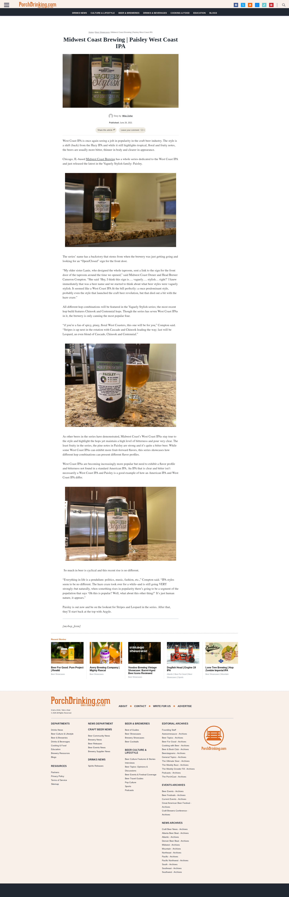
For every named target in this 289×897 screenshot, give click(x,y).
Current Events (169, 799)
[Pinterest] (271, 5)
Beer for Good (181, 674)
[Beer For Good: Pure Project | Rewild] (67, 653)
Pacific (165, 856)
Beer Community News (99, 736)
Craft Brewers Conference (174, 810)
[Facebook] (236, 5)
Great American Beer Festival (176, 803)
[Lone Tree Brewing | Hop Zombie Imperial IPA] (221, 653)
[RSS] (250, 5)
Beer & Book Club (170, 749)
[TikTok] (264, 5)
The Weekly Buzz (170, 765)
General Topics (169, 757)
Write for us (162, 706)
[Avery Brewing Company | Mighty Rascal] (106, 653)
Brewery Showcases (134, 737)
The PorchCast (169, 776)
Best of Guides (132, 730)
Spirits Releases (95, 766)
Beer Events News (97, 747)
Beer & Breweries (128, 13)
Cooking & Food (180, 13)
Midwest (166, 845)
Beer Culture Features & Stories (140, 759)
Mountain (225, 674)
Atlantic (170, 674)
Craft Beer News (170, 829)
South (165, 864)
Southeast (167, 868)
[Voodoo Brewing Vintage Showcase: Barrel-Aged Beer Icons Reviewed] (144, 653)
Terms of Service (59, 780)
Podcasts (129, 790)
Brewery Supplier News (99, 751)
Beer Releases (95, 743)
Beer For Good (169, 741)
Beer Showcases (102, 32)
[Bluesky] (257, 5)
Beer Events (168, 791)
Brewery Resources (60, 753)
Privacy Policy (57, 776)
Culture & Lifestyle (103, 13)
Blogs (213, 13)
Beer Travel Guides (134, 778)
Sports (180, 677)
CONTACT (140, 706)
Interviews (130, 763)
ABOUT (123, 706)
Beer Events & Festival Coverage (140, 774)
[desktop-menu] (7, 4)
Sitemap (55, 784)
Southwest (167, 872)
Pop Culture (130, 782)
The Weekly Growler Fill (173, 769)
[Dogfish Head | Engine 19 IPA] (183, 653)
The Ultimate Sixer (171, 761)
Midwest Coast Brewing (100, 159)
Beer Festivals (169, 795)
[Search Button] (282, 5)
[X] (243, 5)
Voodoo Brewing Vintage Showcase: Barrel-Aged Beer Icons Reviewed (142, 670)
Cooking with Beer (170, 745)
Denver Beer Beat (170, 841)
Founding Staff (169, 730)
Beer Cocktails (132, 741)
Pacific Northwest (170, 860)
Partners (55, 772)
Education (199, 13)
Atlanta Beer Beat (170, 833)
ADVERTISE (185, 706)
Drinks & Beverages (155, 13)
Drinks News (79, 13)
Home (91, 32)
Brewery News (95, 739)
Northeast (166, 852)
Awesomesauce (169, 734)
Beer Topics (167, 737)
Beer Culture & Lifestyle (62, 734)
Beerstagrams (168, 753)
